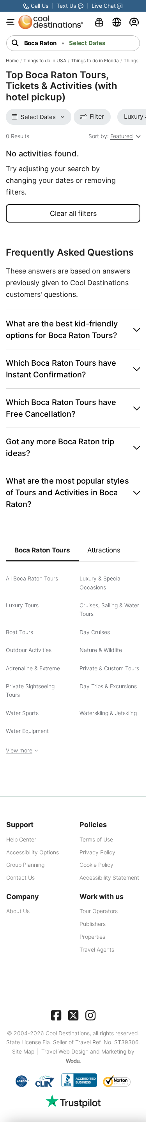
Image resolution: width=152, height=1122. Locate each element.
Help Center (21, 839)
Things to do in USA (44, 60)
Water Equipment (27, 731)
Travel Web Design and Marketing (83, 1051)
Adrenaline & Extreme (33, 668)
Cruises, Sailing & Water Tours (109, 609)
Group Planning (25, 864)
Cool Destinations (68, 1033)
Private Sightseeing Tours (30, 690)
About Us (18, 911)
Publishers (93, 923)
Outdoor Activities (28, 650)
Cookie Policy (96, 864)
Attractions (103, 550)
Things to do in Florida (95, 60)
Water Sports (22, 713)
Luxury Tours (22, 605)
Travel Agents (97, 949)
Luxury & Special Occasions (101, 582)
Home (12, 60)
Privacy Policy (97, 852)
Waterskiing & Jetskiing (108, 713)
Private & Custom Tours (109, 668)
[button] (73, 329)
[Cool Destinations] (50, 22)
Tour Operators (99, 911)
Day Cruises (95, 632)
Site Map (23, 1051)
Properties (92, 936)
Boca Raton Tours (42, 550)
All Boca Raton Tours (32, 578)
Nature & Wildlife (101, 650)
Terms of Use (96, 839)
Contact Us (20, 877)
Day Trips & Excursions (108, 686)
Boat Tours (19, 632)
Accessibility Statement (109, 877)
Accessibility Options (32, 852)
